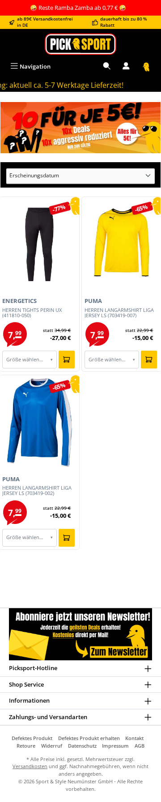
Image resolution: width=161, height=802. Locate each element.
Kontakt (134, 738)
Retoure (26, 745)
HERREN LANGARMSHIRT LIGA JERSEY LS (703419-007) (119, 312)
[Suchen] (107, 66)
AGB (139, 745)
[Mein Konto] (126, 66)
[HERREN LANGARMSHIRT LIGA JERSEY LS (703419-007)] (121, 244)
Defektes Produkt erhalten (89, 738)
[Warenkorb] (146, 66)
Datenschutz (82, 745)
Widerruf (51, 745)
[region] (80, 128)
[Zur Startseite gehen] (80, 43)
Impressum (115, 745)
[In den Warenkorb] (67, 359)
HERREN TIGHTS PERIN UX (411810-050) (32, 312)
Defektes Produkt (32, 738)
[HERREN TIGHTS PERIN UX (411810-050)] (39, 244)
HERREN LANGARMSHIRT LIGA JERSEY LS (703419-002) (37, 490)
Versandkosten (30, 766)
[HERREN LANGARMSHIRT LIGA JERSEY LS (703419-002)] (39, 422)
